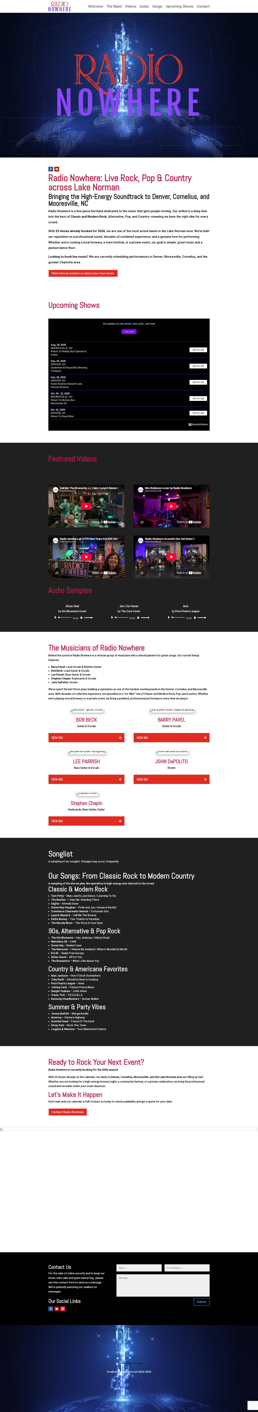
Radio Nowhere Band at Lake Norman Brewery (66, 385)
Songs (157, 6)
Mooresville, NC (62, 348)
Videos (130, 6)
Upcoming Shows (180, 6)
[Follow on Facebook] (50, 169)
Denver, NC (58, 364)
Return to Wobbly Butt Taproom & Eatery (69, 353)
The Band (114, 6)
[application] (72, 617)
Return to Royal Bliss (62, 416)
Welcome (95, 6)
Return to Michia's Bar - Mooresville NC (63, 402)
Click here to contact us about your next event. (83, 273)
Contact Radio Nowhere (68, 1112)
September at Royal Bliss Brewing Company (69, 369)
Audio (144, 6)
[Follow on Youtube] (56, 169)
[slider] (87, 617)
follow (129, 331)
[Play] (55, 617)
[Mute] (81, 617)
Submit (201, 1302)
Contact (203, 6)
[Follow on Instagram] (62, 1308)
